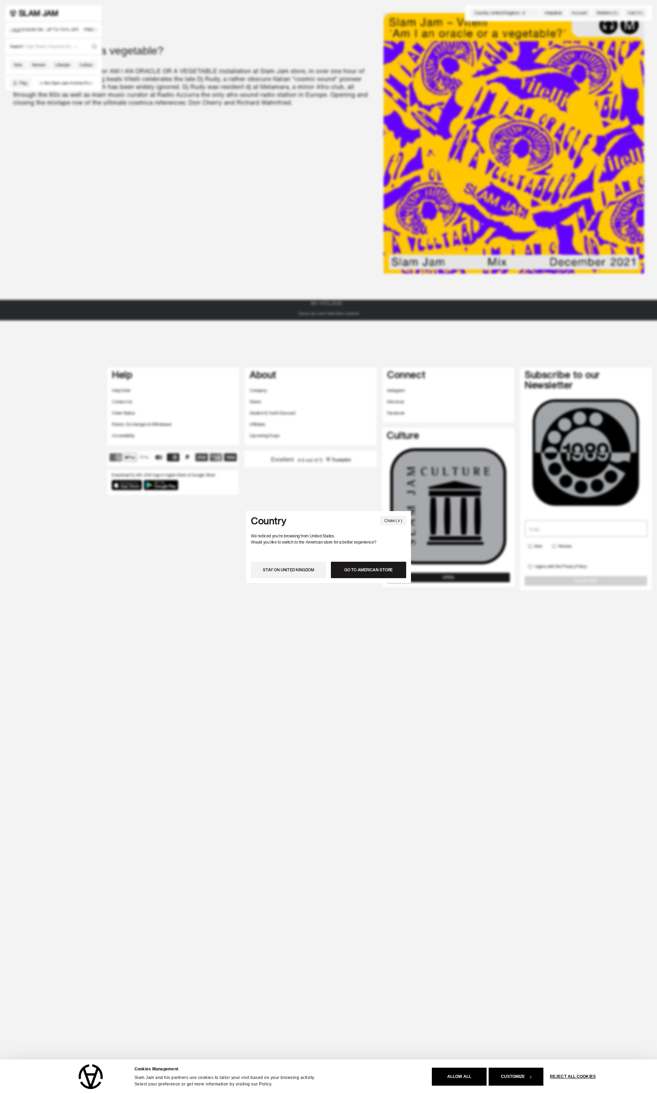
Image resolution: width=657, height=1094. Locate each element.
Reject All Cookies (573, 1076)
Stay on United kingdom (288, 570)
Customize (513, 1076)
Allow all (459, 1076)
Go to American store (368, 570)
